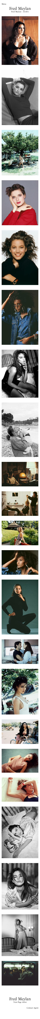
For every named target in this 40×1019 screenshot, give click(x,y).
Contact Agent (32, 1008)
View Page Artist (20, 1002)
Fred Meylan (20, 8)
